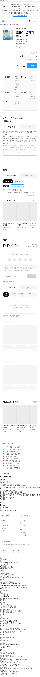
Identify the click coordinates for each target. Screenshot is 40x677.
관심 (20, 47)
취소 (1, 502)
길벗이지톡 (19, 44)
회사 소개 (22, 532)
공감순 (13, 294)
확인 (1, 589)
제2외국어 (24, 28)
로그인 (35, 21)
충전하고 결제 (4, 612)
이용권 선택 (3, 596)
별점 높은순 (22, 294)
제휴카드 (3, 523)
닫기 (4, 638)
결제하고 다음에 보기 (17, 611)
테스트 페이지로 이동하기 (20, 16)
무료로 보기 (3, 598)
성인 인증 (2, 499)
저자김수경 (19, 181)
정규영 (18, 41)
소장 (32, 66)
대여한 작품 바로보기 (17, 577)
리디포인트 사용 (5, 609)
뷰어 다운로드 (4, 525)
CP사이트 (3, 528)
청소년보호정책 (18, 544)
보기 (1, 638)
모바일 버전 (3, 675)
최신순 (5, 294)
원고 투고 (22, 523)
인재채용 (22, 535)
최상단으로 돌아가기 (10, 511)
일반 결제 (11, 612)
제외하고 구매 (4, 506)
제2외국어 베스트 (8, 444)
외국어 (18, 28)
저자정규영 (8, 181)
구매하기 (7, 646)
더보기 (35, 200)
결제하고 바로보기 (5, 611)
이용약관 (3, 544)
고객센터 (6, 515)
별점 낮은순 (32, 294)
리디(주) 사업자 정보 (6, 541)
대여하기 (2, 646)
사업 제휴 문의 (23, 525)
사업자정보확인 (26, 544)
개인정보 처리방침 (10, 544)
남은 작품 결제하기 (5, 577)
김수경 (22, 41)
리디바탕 (3, 530)
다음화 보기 (3, 655)
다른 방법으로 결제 (5, 568)
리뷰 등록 (31, 276)
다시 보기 (9, 655)
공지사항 (25, 515)
